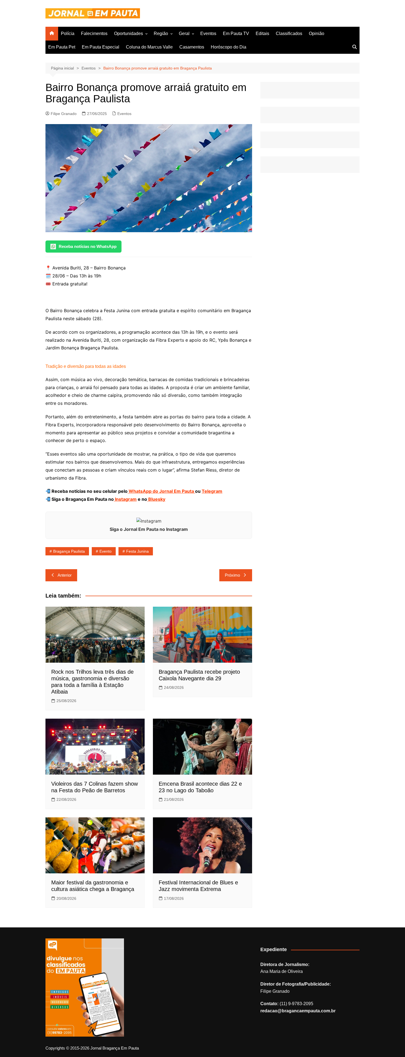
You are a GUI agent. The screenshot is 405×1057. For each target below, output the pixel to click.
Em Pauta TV (236, 33)
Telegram (212, 491)
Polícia (67, 33)
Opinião (316, 33)
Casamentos (191, 47)
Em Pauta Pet (61, 47)
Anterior (65, 575)
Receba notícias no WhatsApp (88, 246)
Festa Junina (137, 551)
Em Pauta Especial (100, 47)
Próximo (232, 575)
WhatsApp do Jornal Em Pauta (161, 491)
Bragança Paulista (69, 551)
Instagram (125, 499)
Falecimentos (94, 33)
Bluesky (156, 499)
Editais (262, 33)
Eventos (208, 33)
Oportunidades (128, 33)
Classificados (289, 33)
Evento (105, 551)
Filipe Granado (64, 113)
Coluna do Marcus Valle (149, 47)
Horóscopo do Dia (228, 47)
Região (161, 33)
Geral (184, 33)
